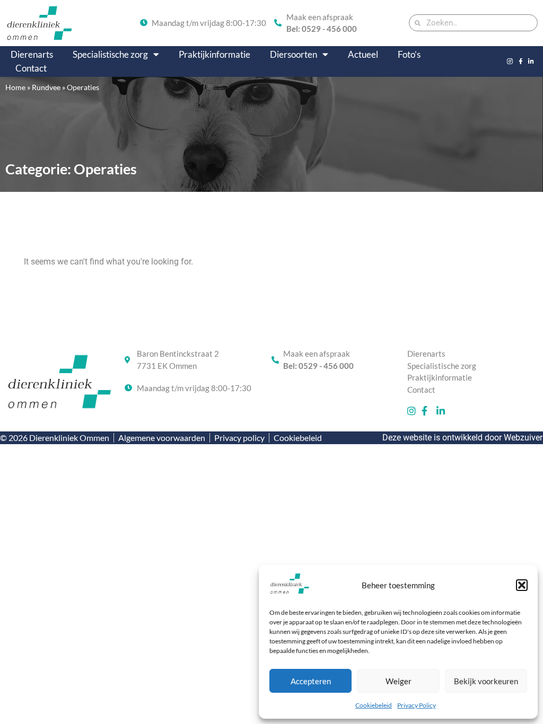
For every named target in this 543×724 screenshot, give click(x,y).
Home (15, 87)
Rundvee (46, 87)
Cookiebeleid (373, 705)
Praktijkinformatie (214, 54)
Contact (31, 68)
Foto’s (409, 54)
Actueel (363, 54)
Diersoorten (293, 54)
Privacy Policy (416, 705)
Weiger (398, 681)
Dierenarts (32, 54)
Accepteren (311, 681)
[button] (521, 585)
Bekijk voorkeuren (486, 681)
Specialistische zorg (110, 54)
